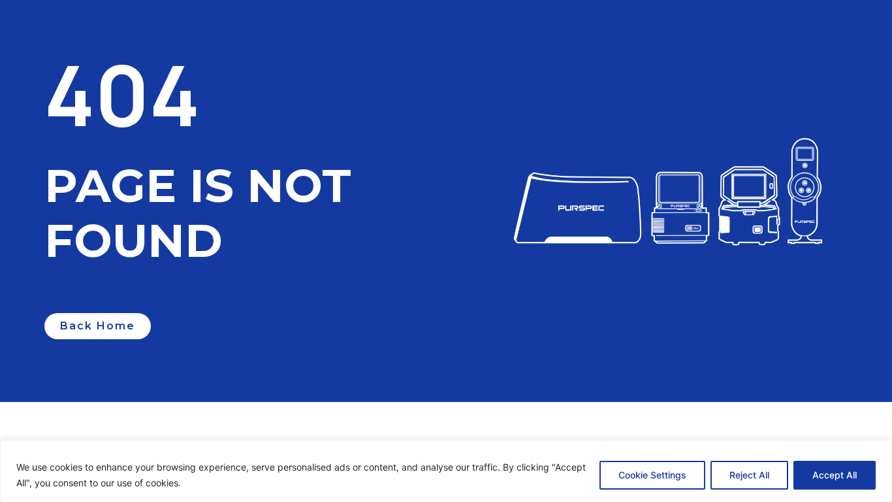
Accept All (834, 474)
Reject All (749, 474)
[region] (446, 471)
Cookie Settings (652, 474)
